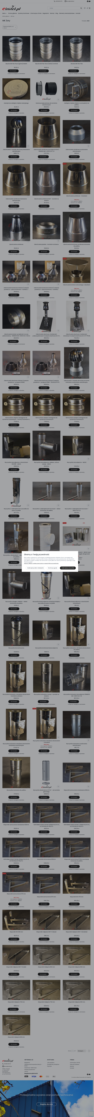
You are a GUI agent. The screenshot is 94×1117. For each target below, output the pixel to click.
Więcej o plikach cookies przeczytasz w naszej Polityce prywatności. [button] (41, 563)
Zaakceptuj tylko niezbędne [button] (35, 568)
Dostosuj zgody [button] (52, 568)
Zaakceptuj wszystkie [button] (67, 568)
